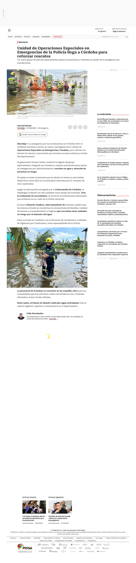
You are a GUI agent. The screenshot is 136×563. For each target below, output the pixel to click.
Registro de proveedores (84, 538)
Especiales (58, 37)
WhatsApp (85, 127)
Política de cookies (46, 540)
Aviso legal (99, 538)
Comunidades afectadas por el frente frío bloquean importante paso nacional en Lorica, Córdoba (112, 233)
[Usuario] (126, 36)
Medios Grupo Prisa (24, 551)
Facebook (70, 127)
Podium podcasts (63, 550)
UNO (57, 547)
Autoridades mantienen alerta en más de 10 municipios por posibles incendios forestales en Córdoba (112, 223)
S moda (81, 550)
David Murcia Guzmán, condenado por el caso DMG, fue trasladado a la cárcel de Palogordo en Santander (112, 121)
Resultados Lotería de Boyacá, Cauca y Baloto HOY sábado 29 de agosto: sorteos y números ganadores (112, 135)
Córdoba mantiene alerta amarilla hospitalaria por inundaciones (33, 518)
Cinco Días (72, 547)
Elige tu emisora (119, 31)
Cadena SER (84, 544)
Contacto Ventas (25, 538)
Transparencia (79, 540)
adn (98, 544)
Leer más (52, 319)
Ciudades (36, 37)
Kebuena (105, 547)
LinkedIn (80, 127)
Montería (23, 42)
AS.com (91, 544)
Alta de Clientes (68, 538)
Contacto (13, 538)
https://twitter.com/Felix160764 (33, 126)
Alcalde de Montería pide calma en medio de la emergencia (59, 518)
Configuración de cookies (63, 540)
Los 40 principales (52, 544)
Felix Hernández (24, 126)
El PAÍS (43, 544)
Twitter (75, 127)
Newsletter (122, 36)
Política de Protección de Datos (116, 538)
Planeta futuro (97, 547)
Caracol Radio (68, 30)
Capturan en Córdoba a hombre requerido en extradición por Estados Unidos (112, 244)
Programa (102, 31)
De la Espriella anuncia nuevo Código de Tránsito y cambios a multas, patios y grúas (112, 179)
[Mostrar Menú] (9, 30)
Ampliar (83, 73)
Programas (46, 37)
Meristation (101, 550)
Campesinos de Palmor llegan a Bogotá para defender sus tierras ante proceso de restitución (113, 164)
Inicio (10, 37)
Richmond (42, 550)
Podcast (27, 37)
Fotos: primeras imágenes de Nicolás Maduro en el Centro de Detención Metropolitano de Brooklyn (112, 150)
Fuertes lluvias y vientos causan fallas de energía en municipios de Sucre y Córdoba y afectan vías (112, 202)
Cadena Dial (80, 547)
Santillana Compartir (74, 544)
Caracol (106, 544)
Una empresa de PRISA (25, 547)
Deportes (18, 37)
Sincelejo (21, 128)
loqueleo (90, 550)
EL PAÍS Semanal (87, 547)
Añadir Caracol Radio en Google (34, 135)
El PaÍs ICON (72, 550)
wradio (64, 547)
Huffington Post (46, 547)
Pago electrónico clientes (52, 538)
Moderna (53, 550)
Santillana (62, 544)
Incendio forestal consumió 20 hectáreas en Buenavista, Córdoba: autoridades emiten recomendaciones (112, 212)
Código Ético (92, 540)
